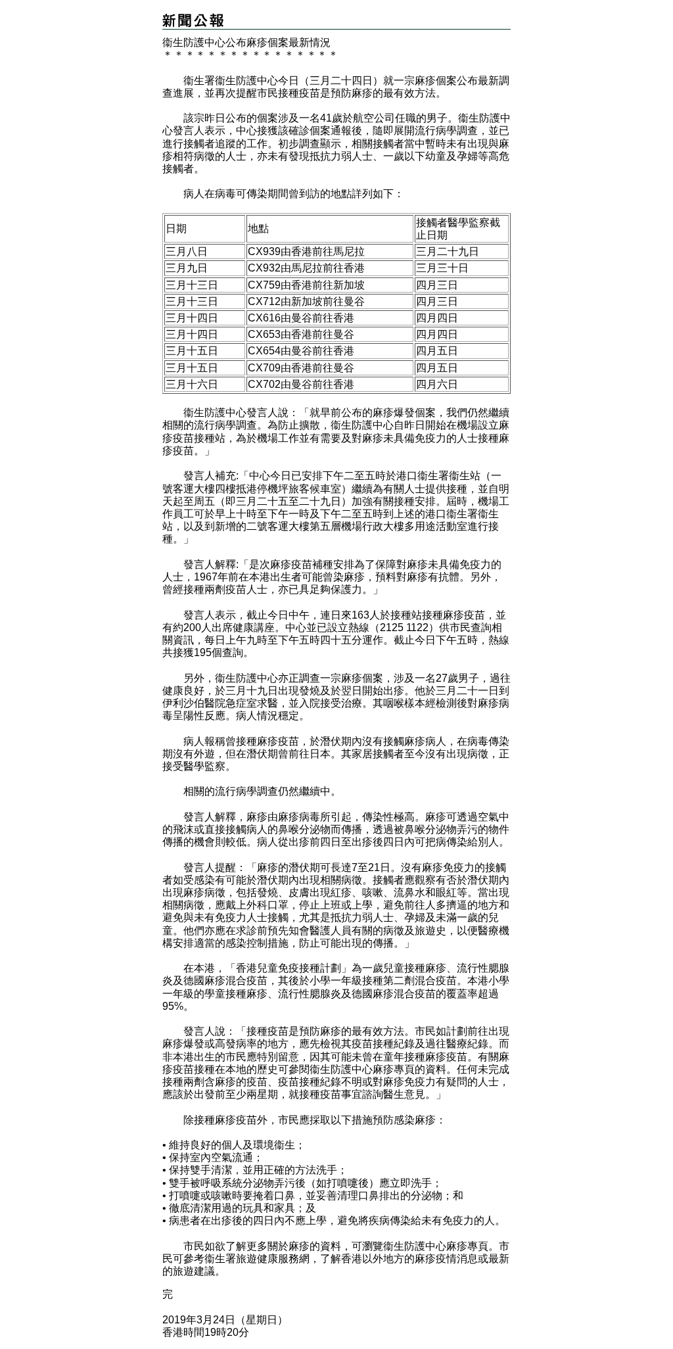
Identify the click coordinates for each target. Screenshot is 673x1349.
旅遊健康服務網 (273, 1258)
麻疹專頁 (394, 1069)
